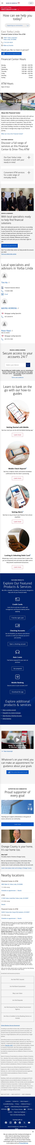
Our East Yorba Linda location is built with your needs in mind (17, 157)
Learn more (17, 435)
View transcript (8, 751)
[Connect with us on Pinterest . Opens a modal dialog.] (20, 1123)
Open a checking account (18, 644)
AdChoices (4, 1109)
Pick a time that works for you (19, 772)
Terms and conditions (18, 377)
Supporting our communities (15, 25)
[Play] (17, 740)
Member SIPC (9, 1045)
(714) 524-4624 (8, 42)
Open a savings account (9, 710)
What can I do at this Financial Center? (12, 134)
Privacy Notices (23, 1143)
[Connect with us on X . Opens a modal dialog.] (24, 1123)
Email (6, 294)
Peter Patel (6, 331)
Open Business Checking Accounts (12, 716)
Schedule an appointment (10, 54)
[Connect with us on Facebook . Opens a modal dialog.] (6, 1123)
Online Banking (7, 718)
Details (20, 890)
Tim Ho (4, 282)
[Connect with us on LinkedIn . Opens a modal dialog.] (15, 1123)
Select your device (12, 365)
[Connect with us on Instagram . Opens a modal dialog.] (11, 1123)
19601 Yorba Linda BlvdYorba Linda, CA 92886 (10, 38)
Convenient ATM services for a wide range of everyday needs (17, 172)
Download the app (17, 692)
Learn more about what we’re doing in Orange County (16, 868)
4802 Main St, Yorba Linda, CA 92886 (12, 884)
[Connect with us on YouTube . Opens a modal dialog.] (29, 1123)
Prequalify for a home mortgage (12, 713)
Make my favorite (8, 45)
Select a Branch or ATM (8, 9)
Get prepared (17, 668)
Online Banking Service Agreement (10, 1025)
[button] (2, 3)
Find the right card (17, 618)
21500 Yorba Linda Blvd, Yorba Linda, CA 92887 (14, 898)
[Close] (33, 1132)
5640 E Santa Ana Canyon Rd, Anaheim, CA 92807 (15, 912)
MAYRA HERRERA (9, 308)
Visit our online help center (8, 254)
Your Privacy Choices (17, 1109)
